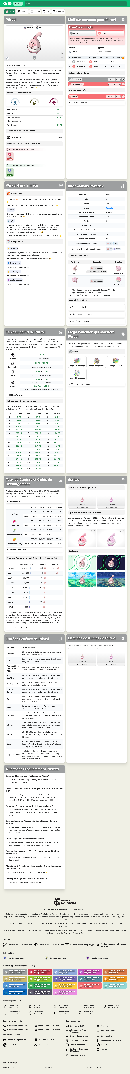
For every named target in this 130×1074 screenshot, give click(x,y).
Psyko (103, 33)
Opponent (101, 48)
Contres (24, 12)
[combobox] (74, 3)
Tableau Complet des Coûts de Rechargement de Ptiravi (30, 628)
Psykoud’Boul (81, 67)
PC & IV (37, 12)
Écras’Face (77, 33)
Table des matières (17, 65)
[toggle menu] (124, 3)
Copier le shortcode (82, 507)
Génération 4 (110, 208)
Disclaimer (48, 1067)
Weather (71, 48)
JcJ (48, 12)
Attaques (60, 12)
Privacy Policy (8, 1067)
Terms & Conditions (93, 1067)
